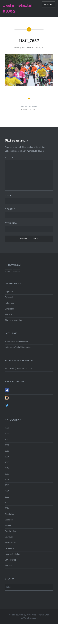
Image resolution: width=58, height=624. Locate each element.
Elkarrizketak (10, 543)
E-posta (10, 209)
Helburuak (9, 303)
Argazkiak (9, 292)
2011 (7, 440)
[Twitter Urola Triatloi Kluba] (7, 407)
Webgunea (11, 223)
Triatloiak (8, 566)
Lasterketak (10, 548)
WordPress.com (30, 618)
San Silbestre (10, 560)
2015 (7, 462)
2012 (7, 445)
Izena (9, 195)
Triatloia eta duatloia (13, 320)
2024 (7, 508)
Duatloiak (9, 537)
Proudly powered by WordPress (22, 615)
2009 (7, 428)
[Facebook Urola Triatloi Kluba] (7, 392)
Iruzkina (10, 158)
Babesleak (9, 297)
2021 (7, 491)
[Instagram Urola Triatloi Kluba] (7, 399)
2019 (7, 485)
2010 (7, 434)
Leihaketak (9, 309)
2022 (7, 497)
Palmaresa (9, 314)
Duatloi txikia (10, 531)
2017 (7, 474)
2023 (7, 503)
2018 (7, 480)
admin (25, 48)
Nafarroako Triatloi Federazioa (18, 347)
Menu (50, 4)
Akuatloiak (9, 514)
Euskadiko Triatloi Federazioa (17, 342)
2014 (7, 457)
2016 (7, 468)
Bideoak (8, 525)
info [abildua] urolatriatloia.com (18, 369)
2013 (7, 451)
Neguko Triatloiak (12, 554)
